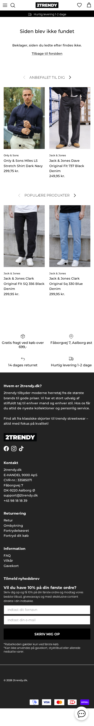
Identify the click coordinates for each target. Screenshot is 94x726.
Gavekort (11, 566)
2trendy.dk (20, 680)
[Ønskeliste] (79, 5)
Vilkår (8, 561)
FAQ (7, 555)
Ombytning (13, 526)
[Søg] (15, 5)
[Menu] (5, 5)
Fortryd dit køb (16, 536)
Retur (8, 520)
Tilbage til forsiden (47, 53)
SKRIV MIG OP (47, 634)
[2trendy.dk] (47, 5)
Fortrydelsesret (16, 531)
